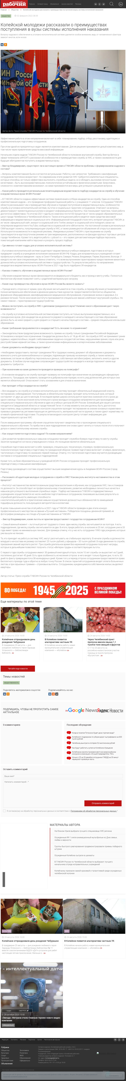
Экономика (24, 1050)
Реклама (78, 4)
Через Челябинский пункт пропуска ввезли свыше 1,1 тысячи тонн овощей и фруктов (104, 642)
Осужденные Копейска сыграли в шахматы (74, 855)
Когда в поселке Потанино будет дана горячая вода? (93, 733)
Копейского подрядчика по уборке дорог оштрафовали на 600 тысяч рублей (97, 738)
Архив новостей (67, 4)
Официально (25, 1061)
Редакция (5, 1040)
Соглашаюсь (114, 1076)
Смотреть (23, 1011)
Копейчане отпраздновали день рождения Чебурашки (18, 640)
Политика (24, 1053)
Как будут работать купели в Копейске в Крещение (92, 748)
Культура (5, 1053)
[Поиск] (111, 4)
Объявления (54, 4)
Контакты (14, 1040)
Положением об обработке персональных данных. (94, 811)
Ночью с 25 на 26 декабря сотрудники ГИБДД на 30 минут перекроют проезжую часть (95, 758)
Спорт (3, 1056)
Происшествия (7, 1061)
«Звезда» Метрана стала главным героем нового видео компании (31, 1019)
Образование (25, 1058)
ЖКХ (22, 1056)
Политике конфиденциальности (15, 1076)
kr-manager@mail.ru (52, 1058)
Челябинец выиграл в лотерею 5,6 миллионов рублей (93, 743)
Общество (5, 1050)
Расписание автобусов (52, 1040)
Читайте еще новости (18, 668)
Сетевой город (42, 4)
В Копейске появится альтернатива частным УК (58, 640)
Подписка (31, 1040)
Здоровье (5, 1058)
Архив (39, 1040)
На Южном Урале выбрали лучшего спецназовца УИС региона (83, 831)
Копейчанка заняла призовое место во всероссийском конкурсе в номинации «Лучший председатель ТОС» (94, 753)
